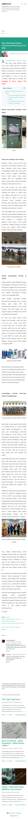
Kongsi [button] (4, 629)
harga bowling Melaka (8, 619)
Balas (8, 651)
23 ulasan (9, 805)
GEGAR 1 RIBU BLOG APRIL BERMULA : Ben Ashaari (13, 788)
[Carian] (22, 4)
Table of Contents (7, 88)
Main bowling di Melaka (8, 621)
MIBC (3, 627)
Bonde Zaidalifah (10, 640)
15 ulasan (9, 714)
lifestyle (18, 619)
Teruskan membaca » (20, 714)
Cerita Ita (6, 4)
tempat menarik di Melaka (12, 627)
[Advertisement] (14, 22)
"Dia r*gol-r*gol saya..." (12, 699)
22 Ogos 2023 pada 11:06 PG (19, 654)
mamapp (8, 654)
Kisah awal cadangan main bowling (17, 95)
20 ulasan (9, 761)
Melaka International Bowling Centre (12, 623)
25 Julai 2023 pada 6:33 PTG (14, 642)
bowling (7, 617)
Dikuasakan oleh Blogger (14, 813)
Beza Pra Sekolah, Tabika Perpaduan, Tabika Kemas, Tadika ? (13, 743)
